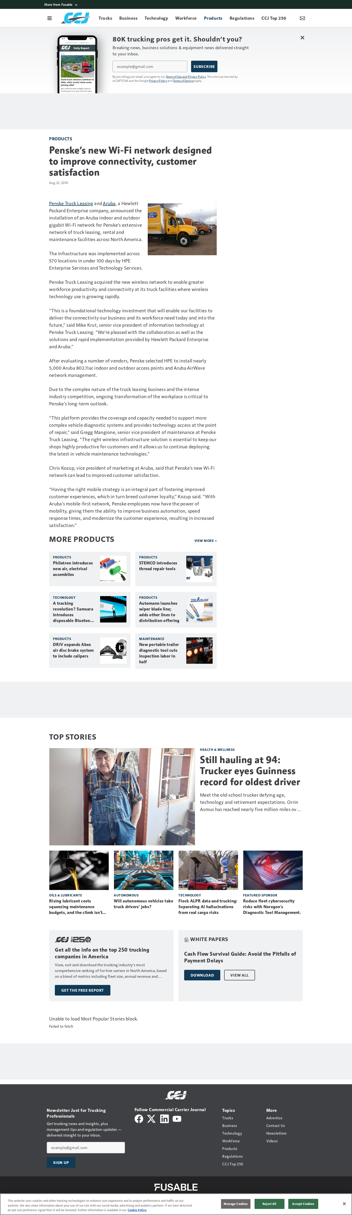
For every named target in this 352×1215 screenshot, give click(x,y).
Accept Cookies (303, 1204)
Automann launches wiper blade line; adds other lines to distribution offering (159, 612)
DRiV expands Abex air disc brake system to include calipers (73, 650)
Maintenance (152, 639)
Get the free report (82, 990)
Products (60, 138)
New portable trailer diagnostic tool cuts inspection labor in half (159, 653)
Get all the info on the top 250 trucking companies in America (102, 953)
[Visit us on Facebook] (139, 1118)
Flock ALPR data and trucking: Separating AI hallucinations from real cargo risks (207, 906)
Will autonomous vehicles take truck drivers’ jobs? (143, 903)
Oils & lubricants (65, 895)
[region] (176, 1204)
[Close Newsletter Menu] (302, 38)
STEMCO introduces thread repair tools (158, 565)
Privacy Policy (158, 81)
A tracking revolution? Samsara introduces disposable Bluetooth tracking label (73, 612)
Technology (64, 597)
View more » (205, 541)
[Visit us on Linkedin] (164, 1118)
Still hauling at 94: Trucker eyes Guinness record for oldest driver (250, 770)
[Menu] (49, 18)
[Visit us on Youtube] (177, 1118)
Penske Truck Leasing (71, 203)
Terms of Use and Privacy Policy (186, 76)
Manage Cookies (236, 1204)
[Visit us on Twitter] (151, 1118)
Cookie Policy (137, 1210)
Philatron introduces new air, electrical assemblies (73, 568)
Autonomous (126, 895)
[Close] (344, 1203)
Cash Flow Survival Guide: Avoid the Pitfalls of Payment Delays (240, 957)
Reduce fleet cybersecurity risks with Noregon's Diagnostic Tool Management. (272, 906)
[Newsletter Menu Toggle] (302, 18)
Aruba (109, 203)
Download (202, 975)
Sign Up (61, 1162)
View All (239, 975)
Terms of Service (183, 81)
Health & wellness (217, 749)
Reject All (269, 1204)
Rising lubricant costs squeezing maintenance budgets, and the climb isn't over (75, 907)
